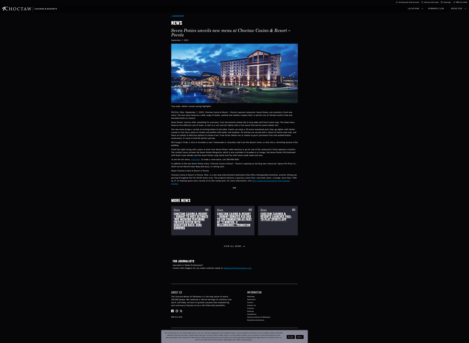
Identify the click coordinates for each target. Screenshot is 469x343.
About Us (176, 292)
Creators (250, 308)
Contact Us (251, 305)
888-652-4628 (176, 317)
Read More (247, 340)
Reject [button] (299, 337)
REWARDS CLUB (436, 9)
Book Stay (457, 9)
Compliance (251, 314)
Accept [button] (290, 337)
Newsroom (251, 300)
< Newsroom (177, 16)
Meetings (251, 297)
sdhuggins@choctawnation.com (237, 268)
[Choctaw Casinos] (29, 8)
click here (195, 160)
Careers (250, 302)
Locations (414, 9)
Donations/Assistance (255, 320)
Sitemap (250, 311)
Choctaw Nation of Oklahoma (258, 317)
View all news (232, 246)
